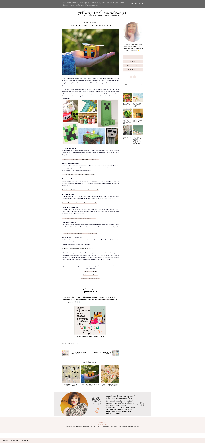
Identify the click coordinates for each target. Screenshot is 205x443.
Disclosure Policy (102, 424)
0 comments (65, 342)
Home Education (132, 61)
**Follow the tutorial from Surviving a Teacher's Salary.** (78, 174)
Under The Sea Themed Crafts (90, 278)
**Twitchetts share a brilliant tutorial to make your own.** (79, 203)
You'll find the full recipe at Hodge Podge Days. (78, 248)
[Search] (141, 84)
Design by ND (25, 440)
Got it (141, 4)
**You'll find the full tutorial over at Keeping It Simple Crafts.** (80, 159)
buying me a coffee (107, 299)
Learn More (133, 4)
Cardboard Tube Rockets (90, 275)
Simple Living (133, 57)
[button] (118, 343)
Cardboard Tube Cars (90, 271)
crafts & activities (72, 343)
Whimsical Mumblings (102, 12)
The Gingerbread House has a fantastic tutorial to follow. (80, 233)
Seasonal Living (132, 69)
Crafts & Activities (132, 65)
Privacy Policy (102, 422)
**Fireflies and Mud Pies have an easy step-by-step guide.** (80, 190)
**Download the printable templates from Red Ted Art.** (79, 218)
